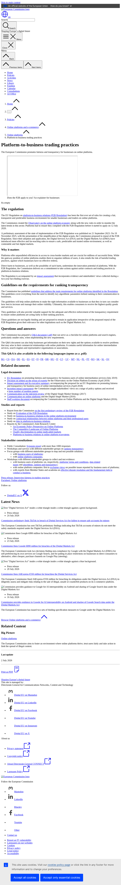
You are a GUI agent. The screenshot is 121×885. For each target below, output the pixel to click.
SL (103, 359)
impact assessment (45, 276)
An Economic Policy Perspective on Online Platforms (38, 426)
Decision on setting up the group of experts (27, 380)
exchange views (57, 467)
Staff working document (18, 399)
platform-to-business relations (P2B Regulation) (45, 215)
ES (28, 359)
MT (73, 359)
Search (4, 19)
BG (3, 359)
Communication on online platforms (24, 396)
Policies (10, 75)
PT (87, 359)
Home (10, 72)
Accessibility (13, 853)
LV (67, 359)
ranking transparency (73, 448)
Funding (11, 86)
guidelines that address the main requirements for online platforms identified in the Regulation (74, 291)
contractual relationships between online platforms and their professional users (52, 418)
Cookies (11, 845)
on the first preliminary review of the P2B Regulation (59, 410)
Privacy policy (14, 848)
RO (93, 359)
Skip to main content (10, 2)
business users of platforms (30, 454)
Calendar (11, 88)
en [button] (9, 17)
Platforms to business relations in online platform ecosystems (41, 434)
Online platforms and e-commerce (23, 127)
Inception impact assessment (20, 388)
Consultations (13, 91)
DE (18, 359)
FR (41, 359)
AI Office (11, 94)
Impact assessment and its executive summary (28, 383)
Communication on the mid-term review (25, 394)
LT (61, 359)
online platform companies (30, 456)
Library (10, 83)
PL (83, 359)
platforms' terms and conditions (73, 462)
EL (23, 359)
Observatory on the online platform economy (49, 223)
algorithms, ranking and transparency (40, 464)
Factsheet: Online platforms (14, 480)
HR (47, 359)
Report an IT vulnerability (19, 840)
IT (57, 359)
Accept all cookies (25, 877)
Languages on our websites (19, 843)
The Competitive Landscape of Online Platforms (35, 429)
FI (37, 359)
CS (7, 359)
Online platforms (15, 135)
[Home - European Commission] (15, 9)
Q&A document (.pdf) (42, 335)
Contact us (12, 835)
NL (78, 359)
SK (98, 359)
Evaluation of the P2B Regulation (32, 413)
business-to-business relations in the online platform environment (46, 416)
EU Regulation (14, 378)
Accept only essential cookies (61, 877)
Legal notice (13, 851)
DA (13, 359)
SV (107, 359)
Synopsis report (34, 446)
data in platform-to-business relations (33, 421)
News (10, 80)
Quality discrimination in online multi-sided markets (37, 432)
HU (52, 359)
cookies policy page (59, 864)
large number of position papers (23, 391)
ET (33, 359)
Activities (11, 78)
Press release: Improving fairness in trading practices (25, 477)
